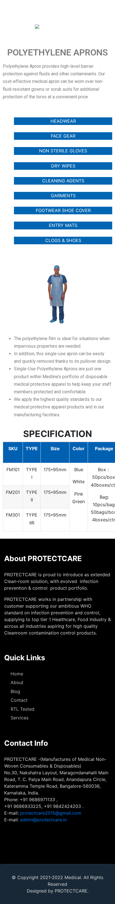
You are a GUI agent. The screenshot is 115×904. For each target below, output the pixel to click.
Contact (19, 700)
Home (17, 674)
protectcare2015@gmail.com (50, 813)
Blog (15, 691)
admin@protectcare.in (43, 819)
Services (19, 718)
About (17, 682)
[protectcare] (21, 26)
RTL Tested (22, 709)
